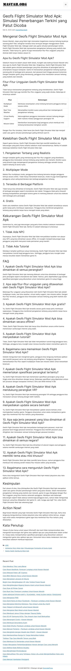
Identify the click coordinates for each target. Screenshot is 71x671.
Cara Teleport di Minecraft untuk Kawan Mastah (20, 607)
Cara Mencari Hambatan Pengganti (16, 659)
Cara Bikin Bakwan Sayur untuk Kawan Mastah (20, 576)
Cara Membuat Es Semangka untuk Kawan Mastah (22, 641)
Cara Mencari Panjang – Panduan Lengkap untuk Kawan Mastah (27, 629)
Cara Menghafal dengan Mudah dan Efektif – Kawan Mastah (25, 632)
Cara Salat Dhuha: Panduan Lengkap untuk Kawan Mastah (24, 626)
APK (6, 545)
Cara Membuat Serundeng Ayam (15, 623)
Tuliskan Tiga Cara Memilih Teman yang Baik (19, 638)
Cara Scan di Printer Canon (13, 588)
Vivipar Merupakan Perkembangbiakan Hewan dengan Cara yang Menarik (30, 645)
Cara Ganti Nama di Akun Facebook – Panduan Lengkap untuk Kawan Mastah (32, 601)
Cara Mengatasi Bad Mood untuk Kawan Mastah (21, 610)
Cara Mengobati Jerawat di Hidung (16, 579)
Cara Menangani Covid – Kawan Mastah (18, 620)
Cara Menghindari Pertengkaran (15, 651)
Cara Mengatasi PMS (10, 598)
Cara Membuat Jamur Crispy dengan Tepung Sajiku (22, 613)
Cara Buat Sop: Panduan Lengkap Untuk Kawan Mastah (23, 591)
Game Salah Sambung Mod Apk (17, 551)
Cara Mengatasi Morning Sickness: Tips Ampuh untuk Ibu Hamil (26, 604)
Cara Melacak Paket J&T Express (15, 573)
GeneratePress (48, 668)
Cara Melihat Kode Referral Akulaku (16, 648)
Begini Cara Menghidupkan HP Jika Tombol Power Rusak (24, 582)
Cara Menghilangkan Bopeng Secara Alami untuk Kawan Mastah (27, 585)
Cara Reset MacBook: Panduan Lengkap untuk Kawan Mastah (26, 569)
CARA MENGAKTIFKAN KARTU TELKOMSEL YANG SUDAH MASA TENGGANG (32, 594)
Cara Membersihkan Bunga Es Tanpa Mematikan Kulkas (23, 635)
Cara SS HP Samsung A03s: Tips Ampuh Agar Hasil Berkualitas (26, 616)
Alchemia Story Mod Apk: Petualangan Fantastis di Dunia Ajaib (28, 548)
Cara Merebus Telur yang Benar (14, 566)
